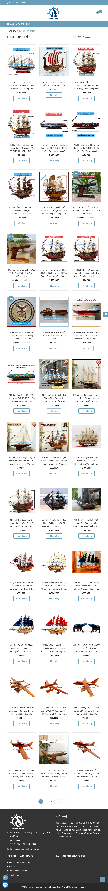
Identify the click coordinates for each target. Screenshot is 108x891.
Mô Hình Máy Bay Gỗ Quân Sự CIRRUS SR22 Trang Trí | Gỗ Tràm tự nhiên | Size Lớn (22, 773)
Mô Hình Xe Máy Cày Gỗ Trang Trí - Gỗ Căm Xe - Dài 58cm (54, 335)
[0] (97, 13)
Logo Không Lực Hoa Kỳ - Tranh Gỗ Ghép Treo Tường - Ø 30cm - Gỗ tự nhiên (21, 335)
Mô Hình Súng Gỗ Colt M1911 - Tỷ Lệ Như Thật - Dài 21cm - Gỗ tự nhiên (21, 273)
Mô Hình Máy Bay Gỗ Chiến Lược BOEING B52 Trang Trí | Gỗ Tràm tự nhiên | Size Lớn (54, 711)
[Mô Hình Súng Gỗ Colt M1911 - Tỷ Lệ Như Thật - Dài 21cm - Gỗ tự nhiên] (21, 249)
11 (62, 802)
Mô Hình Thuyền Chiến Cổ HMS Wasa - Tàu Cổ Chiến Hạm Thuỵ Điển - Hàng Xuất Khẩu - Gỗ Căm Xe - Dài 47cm (86, 88)
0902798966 (21, 2)
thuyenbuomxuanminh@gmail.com (25, 849)
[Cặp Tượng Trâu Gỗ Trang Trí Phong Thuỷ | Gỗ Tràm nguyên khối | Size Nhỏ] (86, 624)
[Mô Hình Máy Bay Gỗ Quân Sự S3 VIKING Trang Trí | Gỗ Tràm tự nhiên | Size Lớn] (86, 687)
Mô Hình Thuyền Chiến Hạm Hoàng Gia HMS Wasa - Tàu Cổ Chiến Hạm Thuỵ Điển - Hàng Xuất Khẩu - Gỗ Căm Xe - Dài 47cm (21, 151)
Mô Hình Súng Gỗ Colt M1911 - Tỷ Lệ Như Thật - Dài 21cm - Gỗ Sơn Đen (86, 210)
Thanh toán (14, 875)
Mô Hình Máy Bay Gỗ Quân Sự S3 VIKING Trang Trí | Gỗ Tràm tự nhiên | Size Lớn (86, 711)
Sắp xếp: (77, 37)
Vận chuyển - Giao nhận (19, 862)
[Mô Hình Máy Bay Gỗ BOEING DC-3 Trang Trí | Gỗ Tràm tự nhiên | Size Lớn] (86, 749)
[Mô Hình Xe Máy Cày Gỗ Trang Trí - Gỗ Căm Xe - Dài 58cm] (54, 312)
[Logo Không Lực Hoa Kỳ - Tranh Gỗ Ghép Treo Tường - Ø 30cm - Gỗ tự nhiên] (21, 312)
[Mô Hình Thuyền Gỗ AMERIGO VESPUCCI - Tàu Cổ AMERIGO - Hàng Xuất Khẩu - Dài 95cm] (21, 61)
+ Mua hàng (21, 98)
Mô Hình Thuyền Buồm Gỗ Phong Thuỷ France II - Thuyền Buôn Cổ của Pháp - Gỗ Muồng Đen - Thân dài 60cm (54, 401)
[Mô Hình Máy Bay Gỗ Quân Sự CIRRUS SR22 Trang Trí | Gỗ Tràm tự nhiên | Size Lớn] (21, 749)
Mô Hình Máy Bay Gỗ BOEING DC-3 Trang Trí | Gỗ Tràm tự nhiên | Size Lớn (86, 773)
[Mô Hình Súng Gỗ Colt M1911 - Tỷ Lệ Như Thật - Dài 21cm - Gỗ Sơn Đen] (86, 187)
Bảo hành (13, 866)
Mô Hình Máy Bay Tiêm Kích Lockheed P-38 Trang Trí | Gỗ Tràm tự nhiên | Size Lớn (22, 711)
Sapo (83, 887)
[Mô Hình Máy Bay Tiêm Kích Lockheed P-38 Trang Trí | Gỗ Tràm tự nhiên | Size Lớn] (21, 687)
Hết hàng (21, 223)
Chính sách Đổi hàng (18, 871)
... (56, 802)
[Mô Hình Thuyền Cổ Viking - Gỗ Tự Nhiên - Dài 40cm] (54, 61)
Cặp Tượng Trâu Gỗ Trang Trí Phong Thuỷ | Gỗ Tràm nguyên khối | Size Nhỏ (86, 648)
